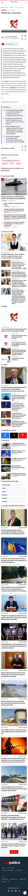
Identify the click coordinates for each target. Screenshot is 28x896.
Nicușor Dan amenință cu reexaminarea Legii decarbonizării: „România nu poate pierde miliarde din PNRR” (15, 139)
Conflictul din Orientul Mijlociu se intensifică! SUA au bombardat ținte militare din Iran (19, 424)
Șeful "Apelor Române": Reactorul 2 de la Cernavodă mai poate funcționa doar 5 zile (14, 731)
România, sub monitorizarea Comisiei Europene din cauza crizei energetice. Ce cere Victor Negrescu (15, 120)
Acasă (4, 7)
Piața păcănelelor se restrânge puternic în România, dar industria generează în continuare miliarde (13, 646)
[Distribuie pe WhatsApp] (22, 39)
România (11, 7)
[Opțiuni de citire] (25, 892)
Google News (5, 170)
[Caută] (25, 3)
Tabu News (4, 881)
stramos (4, 158)
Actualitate (4, 200)
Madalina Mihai (23, 527)
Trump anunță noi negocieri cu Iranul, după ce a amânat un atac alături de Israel (19, 416)
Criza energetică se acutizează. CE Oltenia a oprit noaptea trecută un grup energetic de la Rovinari (14, 788)
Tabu (9, 881)
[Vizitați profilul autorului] (2, 37)
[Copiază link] (22, 35)
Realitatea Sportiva (14, 879)
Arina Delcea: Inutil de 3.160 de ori (18, 359)
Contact (3, 867)
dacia (11, 163)
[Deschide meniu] (2, 3)
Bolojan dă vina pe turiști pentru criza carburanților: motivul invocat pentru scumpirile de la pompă (13, 674)
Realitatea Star (22, 879)
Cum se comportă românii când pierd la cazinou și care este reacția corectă (14, 330)
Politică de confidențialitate (7, 870)
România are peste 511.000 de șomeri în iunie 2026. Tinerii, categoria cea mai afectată (13, 846)
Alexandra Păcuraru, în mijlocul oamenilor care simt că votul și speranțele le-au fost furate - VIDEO (19, 274)
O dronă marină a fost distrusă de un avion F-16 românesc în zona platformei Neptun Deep (14, 198)
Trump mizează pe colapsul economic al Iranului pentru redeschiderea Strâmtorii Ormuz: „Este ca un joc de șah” (14, 390)
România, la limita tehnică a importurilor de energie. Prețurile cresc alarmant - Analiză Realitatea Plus (13, 817)
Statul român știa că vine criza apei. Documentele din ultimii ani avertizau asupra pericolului (13, 703)
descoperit (13, 87)
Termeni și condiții (11, 867)
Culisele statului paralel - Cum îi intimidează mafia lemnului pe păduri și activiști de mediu (19, 352)
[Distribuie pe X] (25, 39)
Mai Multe (14, 852)
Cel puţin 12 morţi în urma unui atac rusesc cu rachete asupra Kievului (14, 209)
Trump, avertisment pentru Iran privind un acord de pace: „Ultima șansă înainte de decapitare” (18, 407)
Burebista (5, 163)
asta (6, 81)
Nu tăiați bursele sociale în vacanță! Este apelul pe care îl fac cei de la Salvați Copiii (14, 224)
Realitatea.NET (5, 879)
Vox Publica (13, 37)
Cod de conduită (18, 870)
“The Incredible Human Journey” (11, 160)
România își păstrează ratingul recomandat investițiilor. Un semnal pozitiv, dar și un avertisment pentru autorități (14, 112)
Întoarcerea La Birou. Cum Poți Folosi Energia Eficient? (19, 337)
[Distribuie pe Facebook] (25, 35)
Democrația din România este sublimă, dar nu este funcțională (19, 344)
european (18, 163)
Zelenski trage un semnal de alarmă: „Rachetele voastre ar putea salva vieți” (19, 398)
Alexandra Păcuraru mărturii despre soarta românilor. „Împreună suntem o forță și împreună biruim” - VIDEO (19, 265)
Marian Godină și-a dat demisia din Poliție (18, 451)
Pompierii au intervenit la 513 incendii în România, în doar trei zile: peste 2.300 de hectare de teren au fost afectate (13, 760)
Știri (7, 7)
